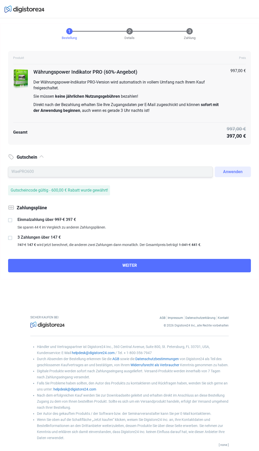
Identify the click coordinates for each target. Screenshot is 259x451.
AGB (115, 359)
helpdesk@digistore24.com (93, 353)
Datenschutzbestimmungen (157, 359)
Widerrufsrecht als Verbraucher (155, 365)
